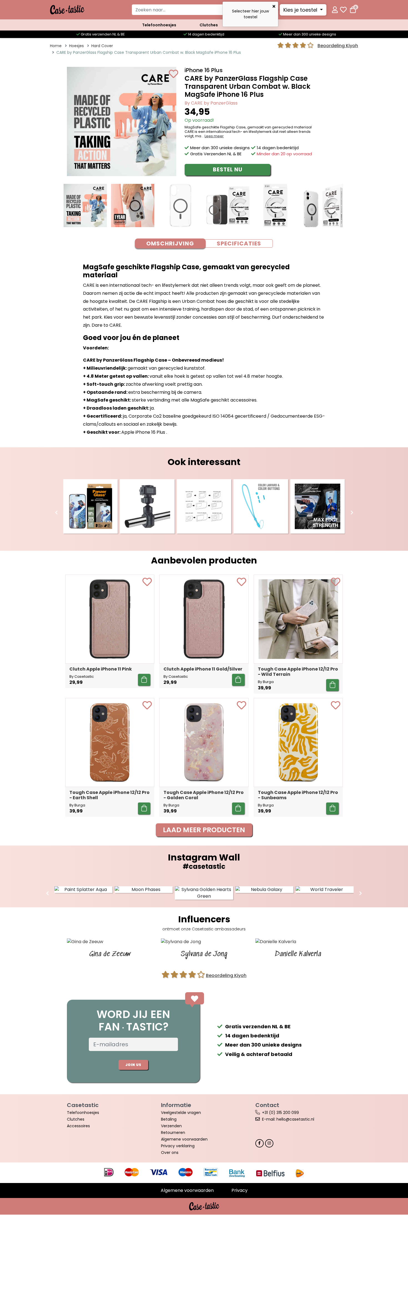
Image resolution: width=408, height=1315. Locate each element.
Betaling (169, 1119)
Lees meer (214, 136)
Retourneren (173, 1132)
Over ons (169, 1152)
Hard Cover (102, 46)
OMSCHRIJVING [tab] (170, 243)
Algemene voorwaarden (184, 1139)
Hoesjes (76, 46)
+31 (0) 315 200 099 (280, 1112)
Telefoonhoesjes (159, 25)
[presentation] (56, 513)
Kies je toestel (301, 9)
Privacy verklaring (178, 1146)
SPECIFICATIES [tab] (239, 243)
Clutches (209, 25)
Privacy (239, 1190)
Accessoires (78, 1126)
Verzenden (171, 1126)
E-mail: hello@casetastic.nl (288, 1119)
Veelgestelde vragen (181, 1112)
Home (56, 46)
